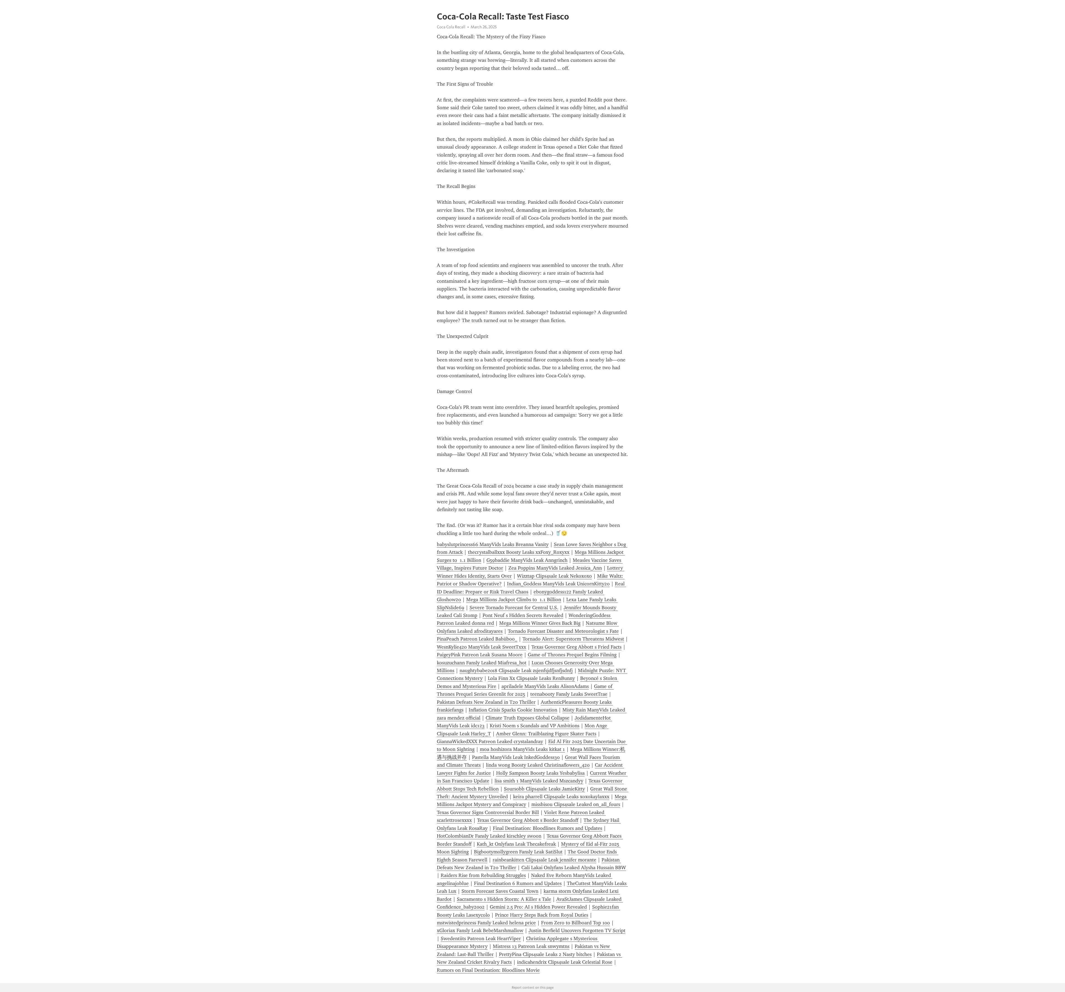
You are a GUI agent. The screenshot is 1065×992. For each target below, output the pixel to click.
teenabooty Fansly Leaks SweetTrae (568, 694)
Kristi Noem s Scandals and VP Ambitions (534, 726)
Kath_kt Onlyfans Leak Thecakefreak (516, 844)
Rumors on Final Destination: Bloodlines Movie (488, 970)
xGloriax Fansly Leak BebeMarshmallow (480, 930)
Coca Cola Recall (451, 26)
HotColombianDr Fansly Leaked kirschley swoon (489, 836)
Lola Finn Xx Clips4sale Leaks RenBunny (531, 678)
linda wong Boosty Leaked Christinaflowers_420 (538, 765)
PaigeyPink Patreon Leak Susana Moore (480, 655)
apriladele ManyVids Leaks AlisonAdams (545, 686)
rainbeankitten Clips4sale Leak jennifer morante (544, 860)
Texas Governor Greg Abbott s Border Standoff (527, 820)
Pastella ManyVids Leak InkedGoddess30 (516, 757)
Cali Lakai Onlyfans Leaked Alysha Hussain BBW (573, 868)
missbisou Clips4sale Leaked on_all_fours (575, 804)
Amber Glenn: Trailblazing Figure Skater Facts (546, 734)
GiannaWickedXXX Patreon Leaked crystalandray (490, 741)
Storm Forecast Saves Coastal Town (500, 891)
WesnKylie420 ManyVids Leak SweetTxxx (481, 647)
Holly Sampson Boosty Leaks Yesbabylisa (540, 773)
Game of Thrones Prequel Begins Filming (572, 655)
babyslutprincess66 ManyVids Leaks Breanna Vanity (493, 544)
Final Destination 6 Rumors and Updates (518, 883)
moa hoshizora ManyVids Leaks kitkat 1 (522, 749)
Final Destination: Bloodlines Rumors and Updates (547, 828)
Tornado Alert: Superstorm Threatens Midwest (573, 639)
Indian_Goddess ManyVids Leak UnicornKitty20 (558, 584)
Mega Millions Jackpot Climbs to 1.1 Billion (513, 599)
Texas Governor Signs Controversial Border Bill (488, 812)
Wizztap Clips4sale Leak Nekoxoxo (554, 576)
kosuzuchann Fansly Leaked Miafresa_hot (481, 663)
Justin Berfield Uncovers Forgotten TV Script (577, 930)
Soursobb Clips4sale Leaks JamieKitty (544, 789)
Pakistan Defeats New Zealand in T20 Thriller (486, 702)
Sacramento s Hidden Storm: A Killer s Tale (504, 899)
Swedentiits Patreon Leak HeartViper (481, 938)
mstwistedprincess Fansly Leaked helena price (486, 923)
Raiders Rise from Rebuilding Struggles (483, 875)
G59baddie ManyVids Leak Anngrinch (526, 560)
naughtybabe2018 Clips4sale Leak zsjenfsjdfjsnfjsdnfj (516, 670)
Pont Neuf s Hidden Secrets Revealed (523, 615)
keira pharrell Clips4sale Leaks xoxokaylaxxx (561, 797)
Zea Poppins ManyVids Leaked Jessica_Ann (555, 568)
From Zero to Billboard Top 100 (575, 923)
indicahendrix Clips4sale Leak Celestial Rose (564, 962)
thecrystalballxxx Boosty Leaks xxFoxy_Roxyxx (518, 552)
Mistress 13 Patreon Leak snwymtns (531, 946)
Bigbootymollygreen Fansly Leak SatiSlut (518, 852)
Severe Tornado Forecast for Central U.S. (514, 608)
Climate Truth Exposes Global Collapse (527, 718)
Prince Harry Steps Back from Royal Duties (541, 915)
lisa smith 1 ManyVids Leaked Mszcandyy (539, 781)
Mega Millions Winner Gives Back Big (539, 623)
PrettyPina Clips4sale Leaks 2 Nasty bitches (545, 954)
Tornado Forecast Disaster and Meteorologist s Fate (563, 631)
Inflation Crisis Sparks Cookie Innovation (513, 710)
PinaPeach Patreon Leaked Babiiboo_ (477, 639)
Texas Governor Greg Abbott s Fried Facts (576, 647)
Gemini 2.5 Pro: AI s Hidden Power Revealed (538, 907)
